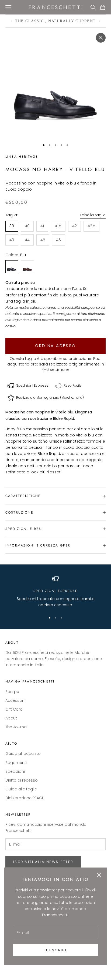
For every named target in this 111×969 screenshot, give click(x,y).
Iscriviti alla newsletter (43, 861)
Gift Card (14, 709)
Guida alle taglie (21, 789)
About (11, 718)
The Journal (16, 727)
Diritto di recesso (21, 780)
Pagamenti (16, 762)
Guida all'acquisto (23, 753)
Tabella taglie (93, 215)
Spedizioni (15, 771)
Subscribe (55, 950)
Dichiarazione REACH (24, 798)
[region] (55, 591)
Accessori (14, 700)
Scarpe (12, 691)
